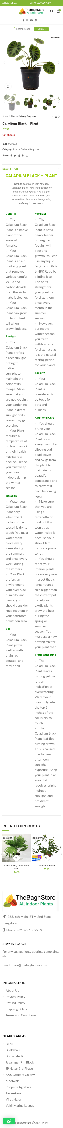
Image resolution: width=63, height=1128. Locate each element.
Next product (59, 116)
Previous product (52, 116)
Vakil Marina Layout (20, 1105)
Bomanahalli (14, 1056)
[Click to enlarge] (8, 86)
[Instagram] (27, 20)
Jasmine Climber (46, 865)
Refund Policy (15, 1003)
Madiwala (13, 1081)
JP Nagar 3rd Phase (19, 1068)
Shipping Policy (16, 1009)
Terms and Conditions (21, 1015)
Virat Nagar (14, 1099)
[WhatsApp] (27, 156)
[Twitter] (15, 156)
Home (5, 116)
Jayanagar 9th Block (20, 1062)
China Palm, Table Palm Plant (16, 867)
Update (41, 29)
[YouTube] (31, 20)
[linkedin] (23, 156)
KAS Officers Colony (20, 1075)
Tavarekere (13, 1093)
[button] (9, 1121)
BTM (9, 1044)
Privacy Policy (15, 997)
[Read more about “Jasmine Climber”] (46, 858)
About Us (12, 990)
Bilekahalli (13, 1050)
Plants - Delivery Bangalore (23, 116)
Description (10, 168)
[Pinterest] (36, 20)
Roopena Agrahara (19, 1087)
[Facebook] (23, 20)
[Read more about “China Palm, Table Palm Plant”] (16, 858)
